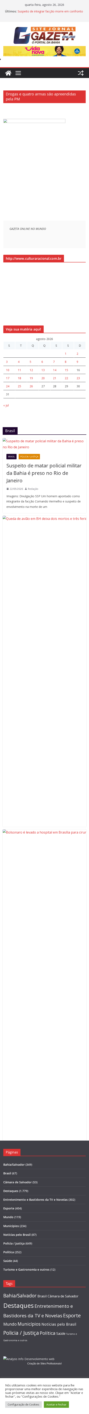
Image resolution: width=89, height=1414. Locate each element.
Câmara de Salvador (17, 1182)
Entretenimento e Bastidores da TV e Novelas (35, 1200)
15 (66, 370)
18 (19, 378)
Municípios (11, 1226)
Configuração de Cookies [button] (23, 1404)
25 (19, 386)
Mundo (8, 1217)
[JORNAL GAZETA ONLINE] (8, 73)
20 (43, 378)
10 (7, 370)
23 (78, 378)
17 (7, 378)
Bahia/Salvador (14, 1165)
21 (54, 378)
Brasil (11, 456)
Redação (33, 489)
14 (54, 370)
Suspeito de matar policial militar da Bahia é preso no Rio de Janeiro (44, 473)
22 (66, 378)
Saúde (7, 1261)
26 (31, 386)
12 (31, 370)
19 (31, 378)
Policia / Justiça (29, 456)
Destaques (10, 1191)
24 (7, 386)
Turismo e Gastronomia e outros (26, 1269)
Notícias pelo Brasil (17, 1235)
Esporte (8, 1208)
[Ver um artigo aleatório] (81, 73)
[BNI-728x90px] (44, 49)
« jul (6, 405)
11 (19, 370)
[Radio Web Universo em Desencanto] (34, 121)
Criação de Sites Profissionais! (44, 1363)
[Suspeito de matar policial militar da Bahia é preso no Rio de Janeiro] (44, 444)
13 (43, 370)
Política (8, 1252)
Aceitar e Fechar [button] (56, 1404)
